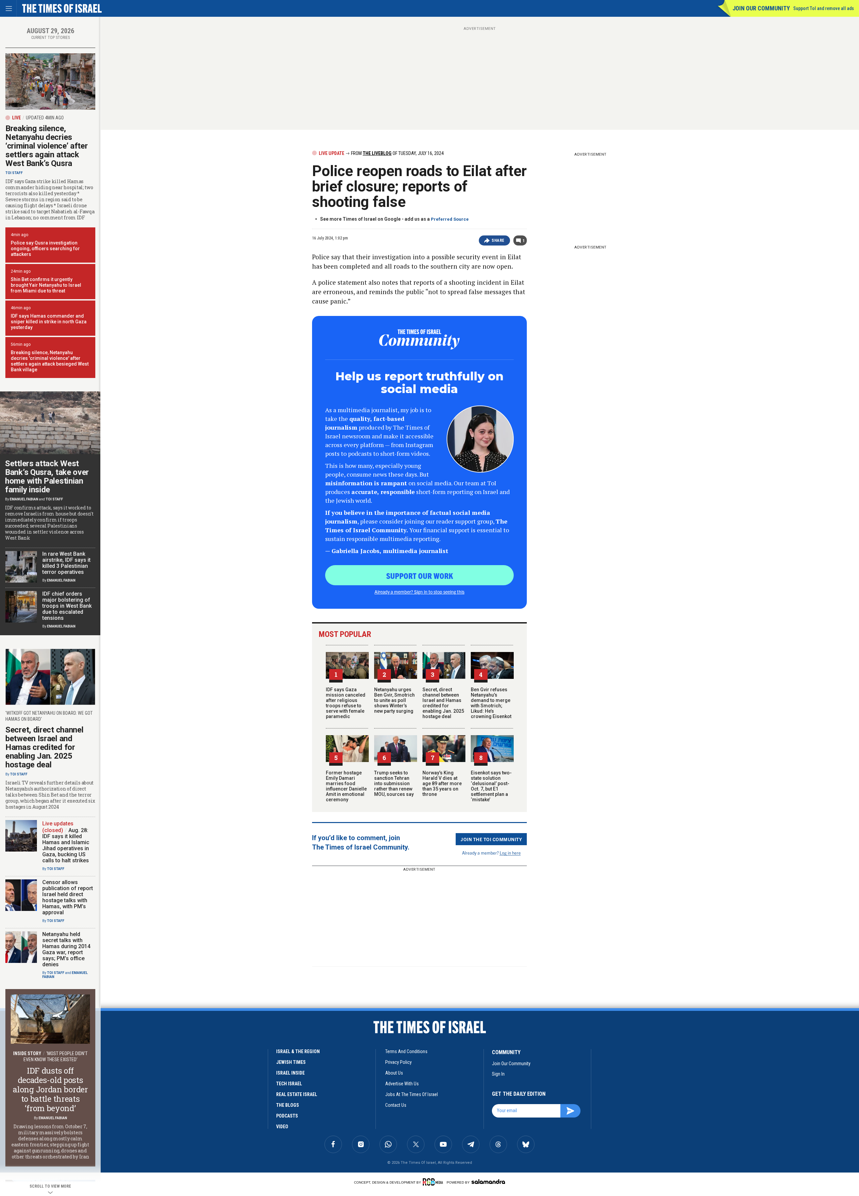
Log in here (510, 853)
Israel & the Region (298, 1051)
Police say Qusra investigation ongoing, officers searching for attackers (45, 248)
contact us (395, 1105)
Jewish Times (291, 1062)
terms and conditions (406, 1051)
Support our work (419, 575)
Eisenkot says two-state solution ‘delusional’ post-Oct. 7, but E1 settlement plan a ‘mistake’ (491, 786)
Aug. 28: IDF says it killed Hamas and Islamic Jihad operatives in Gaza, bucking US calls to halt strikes (65, 845)
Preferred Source (450, 219)
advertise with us (402, 1083)
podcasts (287, 1116)
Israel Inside (290, 1073)
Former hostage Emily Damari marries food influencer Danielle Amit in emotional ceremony (346, 786)
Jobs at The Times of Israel (411, 1094)
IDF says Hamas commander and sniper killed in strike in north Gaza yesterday (49, 321)
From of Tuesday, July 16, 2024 (397, 153)
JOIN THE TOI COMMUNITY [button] (491, 839)
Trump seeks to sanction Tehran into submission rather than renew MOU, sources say (394, 783)
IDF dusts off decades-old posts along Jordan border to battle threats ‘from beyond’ (50, 1089)
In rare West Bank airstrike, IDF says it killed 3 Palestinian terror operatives (66, 563)
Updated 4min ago (45, 117)
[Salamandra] (488, 1181)
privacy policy (398, 1062)
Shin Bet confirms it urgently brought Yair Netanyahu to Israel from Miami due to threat (46, 285)
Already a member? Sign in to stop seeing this (419, 592)
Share (498, 240)
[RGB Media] (434, 1182)
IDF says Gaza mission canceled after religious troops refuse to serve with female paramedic (345, 703)
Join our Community (761, 8)
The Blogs (287, 1105)
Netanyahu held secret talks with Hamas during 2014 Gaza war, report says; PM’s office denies (66, 949)
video (282, 1126)
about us (394, 1073)
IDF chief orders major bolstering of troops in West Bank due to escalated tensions (67, 606)
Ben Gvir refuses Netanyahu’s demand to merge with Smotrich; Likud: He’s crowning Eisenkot (491, 703)
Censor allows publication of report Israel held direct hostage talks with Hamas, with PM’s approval (67, 897)
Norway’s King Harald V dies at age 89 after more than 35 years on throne (442, 783)
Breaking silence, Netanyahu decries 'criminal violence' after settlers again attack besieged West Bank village (50, 361)
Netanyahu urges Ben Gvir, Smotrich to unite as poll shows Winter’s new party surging (394, 700)
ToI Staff (14, 173)
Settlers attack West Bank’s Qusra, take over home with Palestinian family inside (47, 476)
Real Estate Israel (296, 1094)
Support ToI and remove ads (823, 8)
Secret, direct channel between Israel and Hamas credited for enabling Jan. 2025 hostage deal (443, 703)
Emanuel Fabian (24, 499)
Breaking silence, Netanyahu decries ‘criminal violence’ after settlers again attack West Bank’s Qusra (46, 146)
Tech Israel (289, 1083)
